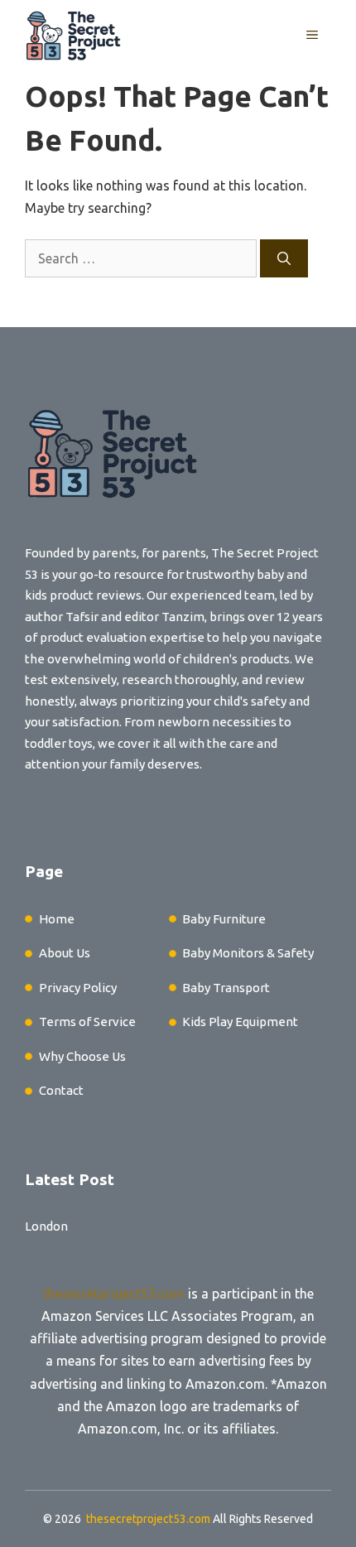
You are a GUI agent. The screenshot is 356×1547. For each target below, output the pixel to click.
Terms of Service (87, 1021)
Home (57, 919)
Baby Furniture (224, 919)
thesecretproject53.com (114, 1293)
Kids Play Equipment (240, 1021)
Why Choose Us (82, 1056)
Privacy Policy (78, 988)
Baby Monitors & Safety (248, 953)
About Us (64, 953)
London (46, 1226)
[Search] (284, 258)
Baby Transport (226, 988)
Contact (61, 1090)
